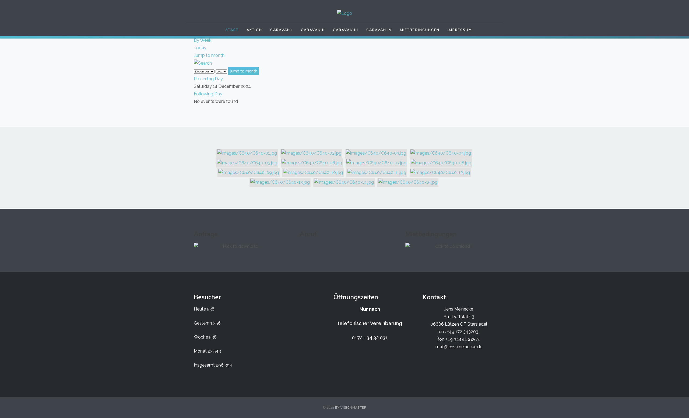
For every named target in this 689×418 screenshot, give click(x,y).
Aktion (254, 29)
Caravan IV (379, 29)
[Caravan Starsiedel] (344, 13)
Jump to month (209, 55)
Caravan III (345, 29)
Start (232, 29)
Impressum (460, 29)
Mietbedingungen (420, 29)
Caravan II (313, 29)
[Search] (203, 62)
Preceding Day (208, 78)
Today (200, 47)
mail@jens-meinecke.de (458, 346)
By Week (202, 40)
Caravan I (281, 29)
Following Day (208, 93)
